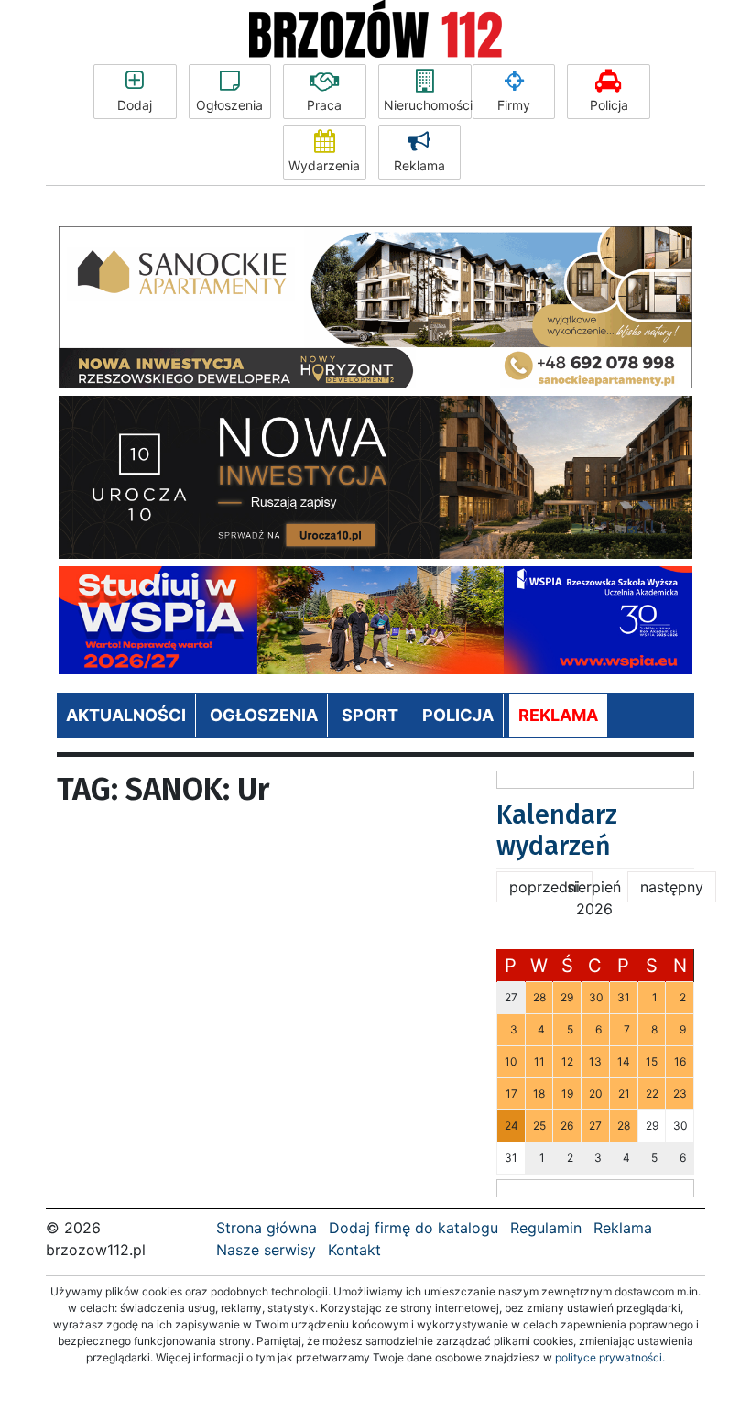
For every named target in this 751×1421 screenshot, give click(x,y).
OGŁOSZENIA (264, 715)
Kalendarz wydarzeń (556, 830)
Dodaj (134, 105)
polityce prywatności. (610, 1357)
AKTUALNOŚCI (126, 715)
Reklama (419, 165)
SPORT (370, 715)
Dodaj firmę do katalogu (413, 1228)
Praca (324, 105)
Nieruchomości (428, 105)
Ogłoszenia (229, 105)
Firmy (513, 105)
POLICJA (458, 715)
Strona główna (266, 1228)
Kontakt (354, 1250)
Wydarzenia (324, 165)
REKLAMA (558, 715)
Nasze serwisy (266, 1250)
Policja (609, 105)
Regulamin (546, 1228)
